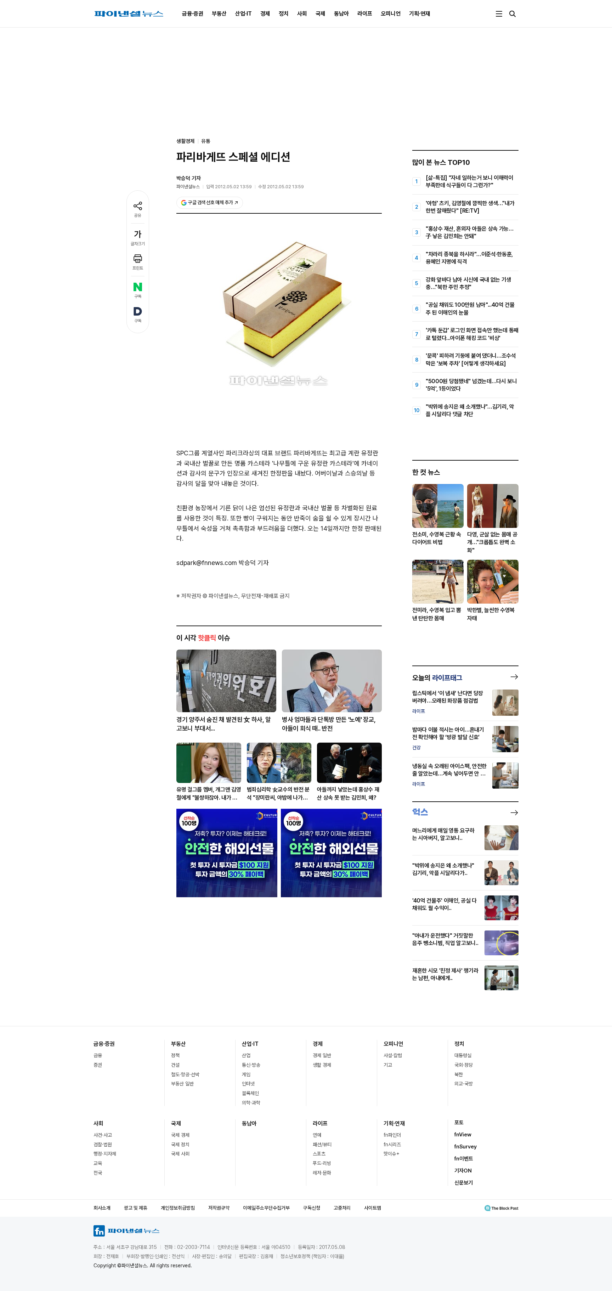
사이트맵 (372, 1208)
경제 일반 (322, 1055)
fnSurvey (465, 1146)
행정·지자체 (105, 1154)
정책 (175, 1055)
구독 (137, 296)
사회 (302, 13)
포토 (459, 1122)
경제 (265, 13)
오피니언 (391, 13)
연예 (317, 1135)
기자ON (463, 1171)
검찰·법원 (103, 1144)
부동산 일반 (182, 1084)
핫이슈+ (392, 1154)
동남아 (341, 13)
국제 (320, 13)
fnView (462, 1134)
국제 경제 (180, 1135)
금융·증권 (192, 13)
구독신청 (311, 1208)
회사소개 (102, 1208)
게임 (246, 1074)
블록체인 (250, 1093)
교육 (98, 1163)
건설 (175, 1065)
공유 (137, 215)
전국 (98, 1173)
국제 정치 (180, 1144)
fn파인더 (392, 1135)
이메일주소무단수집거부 (266, 1208)
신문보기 (463, 1183)
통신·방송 (251, 1065)
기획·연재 (419, 13)
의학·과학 (251, 1103)
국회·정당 (463, 1065)
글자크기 (138, 243)
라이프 (364, 13)
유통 (205, 141)
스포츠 (319, 1154)
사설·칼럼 (393, 1055)
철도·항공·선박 (185, 1074)
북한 (458, 1074)
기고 (388, 1065)
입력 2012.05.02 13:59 (229, 186)
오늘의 (437, 678)
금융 (98, 1055)
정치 (284, 13)
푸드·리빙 (322, 1163)
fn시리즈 (392, 1144)
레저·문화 (322, 1173)
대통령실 (462, 1055)
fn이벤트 (463, 1158)
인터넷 (248, 1084)
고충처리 (342, 1208)
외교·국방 (463, 1084)
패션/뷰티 (322, 1144)
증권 (98, 1065)
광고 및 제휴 (135, 1208)
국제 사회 (180, 1154)
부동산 (219, 13)
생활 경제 (322, 1065)
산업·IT (243, 13)
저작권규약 (219, 1208)
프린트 (137, 268)
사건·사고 (103, 1135)
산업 (246, 1055)
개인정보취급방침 (178, 1208)
